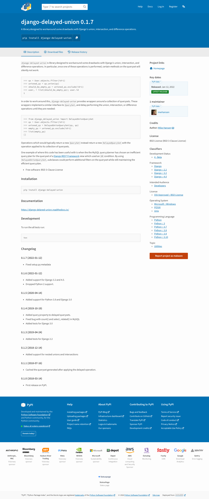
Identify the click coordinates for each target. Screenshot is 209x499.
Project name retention (78, 424)
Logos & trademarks (107, 424)
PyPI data (155, 81)
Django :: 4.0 (160, 176)
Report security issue (171, 416)
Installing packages (76, 412)
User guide (72, 420)
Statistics (102, 420)
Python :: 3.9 (160, 233)
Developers (160, 185)
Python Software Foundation (34, 414)
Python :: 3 (159, 223)
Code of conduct (168, 420)
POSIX (157, 207)
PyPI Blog (102, 412)
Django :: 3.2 (160, 173)
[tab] (31, 52)
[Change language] (184, 6)
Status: (36, 426)
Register (173, 6)
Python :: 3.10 (161, 237)
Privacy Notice (168, 424)
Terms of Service (168, 412)
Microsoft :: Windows (165, 204)
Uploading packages (76, 416)
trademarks (79, 495)
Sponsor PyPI (136, 424)
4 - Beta (158, 157)
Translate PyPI (136, 420)
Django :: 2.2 (160, 169)
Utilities (158, 246)
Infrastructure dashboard (110, 416)
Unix (156, 211)
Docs (150, 6)
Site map (156, 495)
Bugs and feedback (138, 412)
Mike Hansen (164, 128)
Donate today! (28, 433)
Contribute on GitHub (140, 416)
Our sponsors (104, 428)
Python (158, 220)
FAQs (69, 428)
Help (140, 6)
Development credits (139, 428)
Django (158, 166)
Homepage (159, 68)
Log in (161, 6)
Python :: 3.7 (160, 227)
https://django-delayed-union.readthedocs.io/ (45, 209)
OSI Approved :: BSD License (168, 195)
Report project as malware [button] (169, 256)
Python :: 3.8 (160, 230)
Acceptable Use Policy (171, 428)
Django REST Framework (66, 156)
